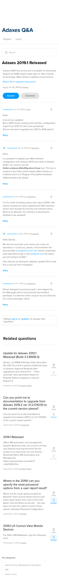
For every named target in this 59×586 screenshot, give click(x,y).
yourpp (23, 542)
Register (7, 39)
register (25, 319)
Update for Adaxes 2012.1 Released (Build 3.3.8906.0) (21, 355)
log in (14, 319)
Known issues (11, 574)
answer (11, 95)
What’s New (8, 81)
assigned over (37, 253)
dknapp (23, 514)
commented (8, 109)
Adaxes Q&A (17, 30)
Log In (19, 39)
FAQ (7, 569)
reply (5, 135)
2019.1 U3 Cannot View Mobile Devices (23, 527)
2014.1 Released (13, 437)
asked (5, 87)
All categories (8, 557)
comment (30, 95)
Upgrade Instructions (26, 81)
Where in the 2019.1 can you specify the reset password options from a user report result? (25, 484)
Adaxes (15, 6)
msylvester (25, 425)
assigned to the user (27, 250)
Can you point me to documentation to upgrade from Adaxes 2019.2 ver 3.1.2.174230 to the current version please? (25, 403)
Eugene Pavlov (26, 385)
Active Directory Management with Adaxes (23, 565)
